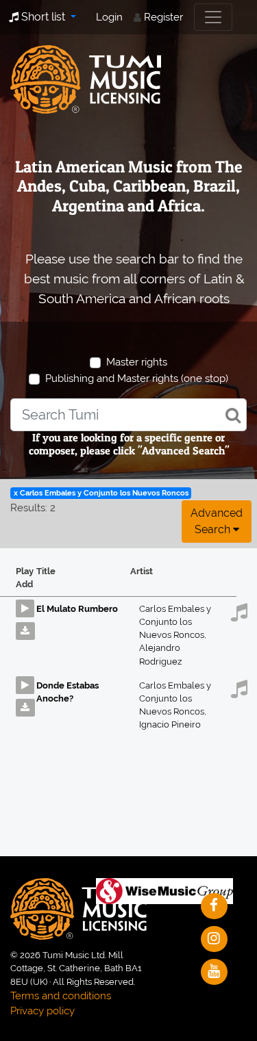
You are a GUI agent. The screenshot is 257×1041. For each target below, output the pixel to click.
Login (109, 17)
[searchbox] (128, 414)
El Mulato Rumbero (77, 609)
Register (163, 17)
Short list (43, 16)
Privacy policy (42, 1011)
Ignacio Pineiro (170, 724)
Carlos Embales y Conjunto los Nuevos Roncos (175, 622)
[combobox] (128, 414)
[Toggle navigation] (213, 17)
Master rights (136, 362)
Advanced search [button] (217, 521)
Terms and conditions (60, 996)
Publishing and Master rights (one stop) (136, 378)
